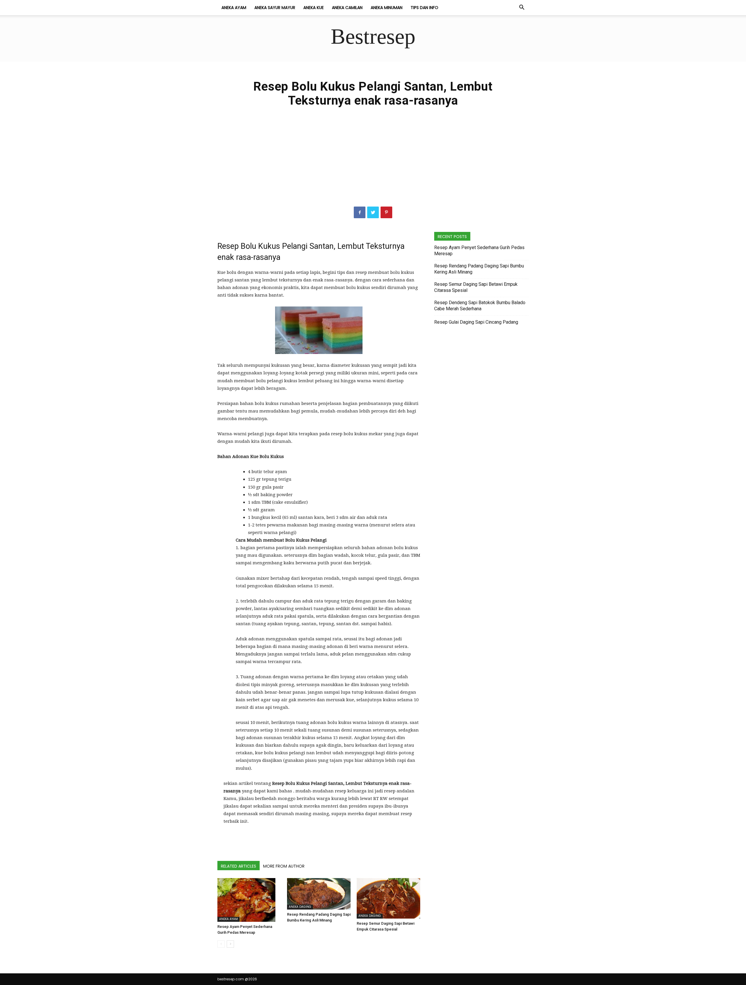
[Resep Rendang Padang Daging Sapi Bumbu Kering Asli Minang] (319, 894)
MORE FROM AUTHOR (284, 866)
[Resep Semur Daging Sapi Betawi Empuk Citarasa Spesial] (388, 898)
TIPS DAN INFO (424, 7)
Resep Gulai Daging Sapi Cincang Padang (476, 322)
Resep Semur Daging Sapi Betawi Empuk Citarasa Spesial (476, 287)
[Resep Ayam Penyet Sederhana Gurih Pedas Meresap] (249, 900)
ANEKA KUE (313, 7)
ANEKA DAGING (300, 907)
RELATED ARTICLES (238, 866)
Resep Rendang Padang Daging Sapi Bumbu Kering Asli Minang (479, 269)
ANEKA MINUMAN (386, 7)
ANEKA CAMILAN (347, 7)
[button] (522, 8)
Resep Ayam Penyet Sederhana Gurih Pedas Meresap (479, 250)
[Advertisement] (373, 163)
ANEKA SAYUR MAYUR (274, 7)
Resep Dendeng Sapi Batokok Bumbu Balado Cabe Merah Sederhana (479, 305)
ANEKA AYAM (233, 7)
